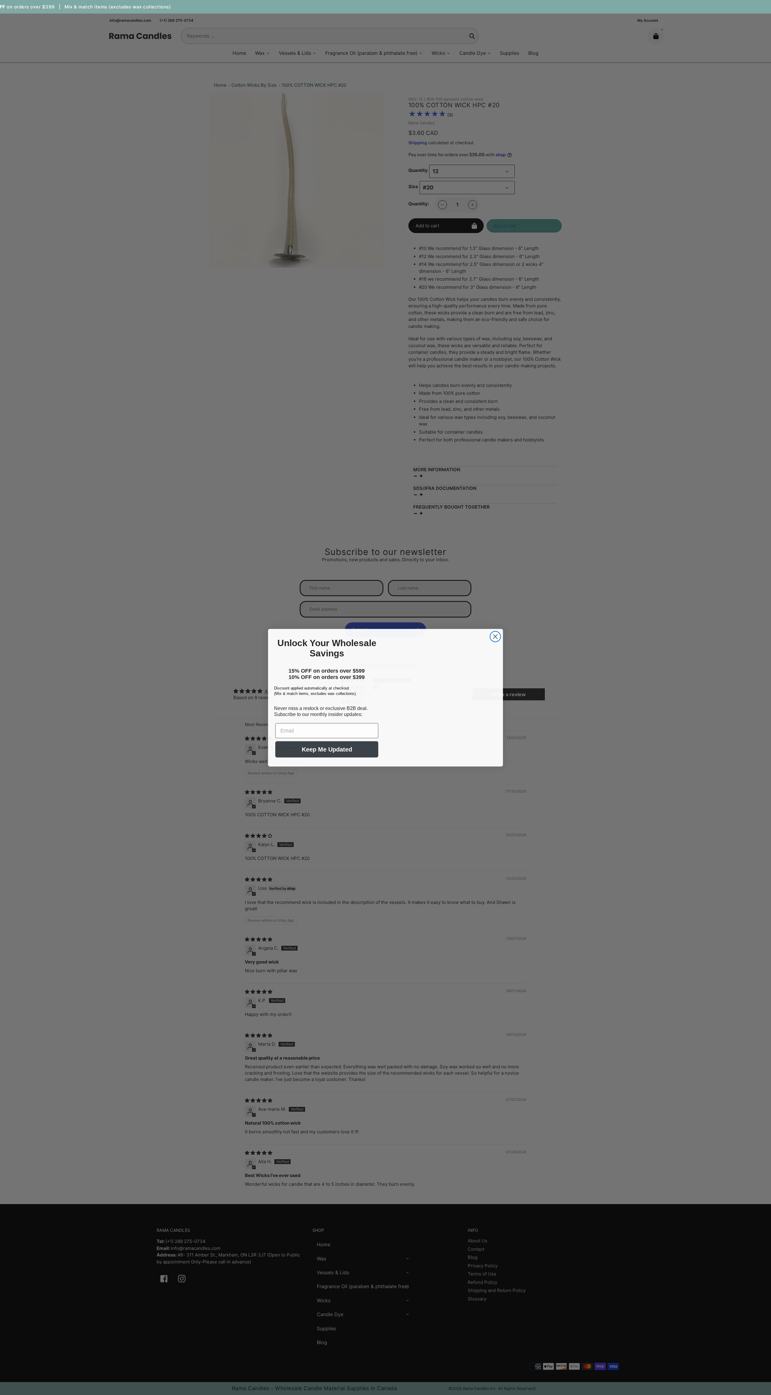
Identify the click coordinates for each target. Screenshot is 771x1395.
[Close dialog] (495, 627)
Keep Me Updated (327, 756)
